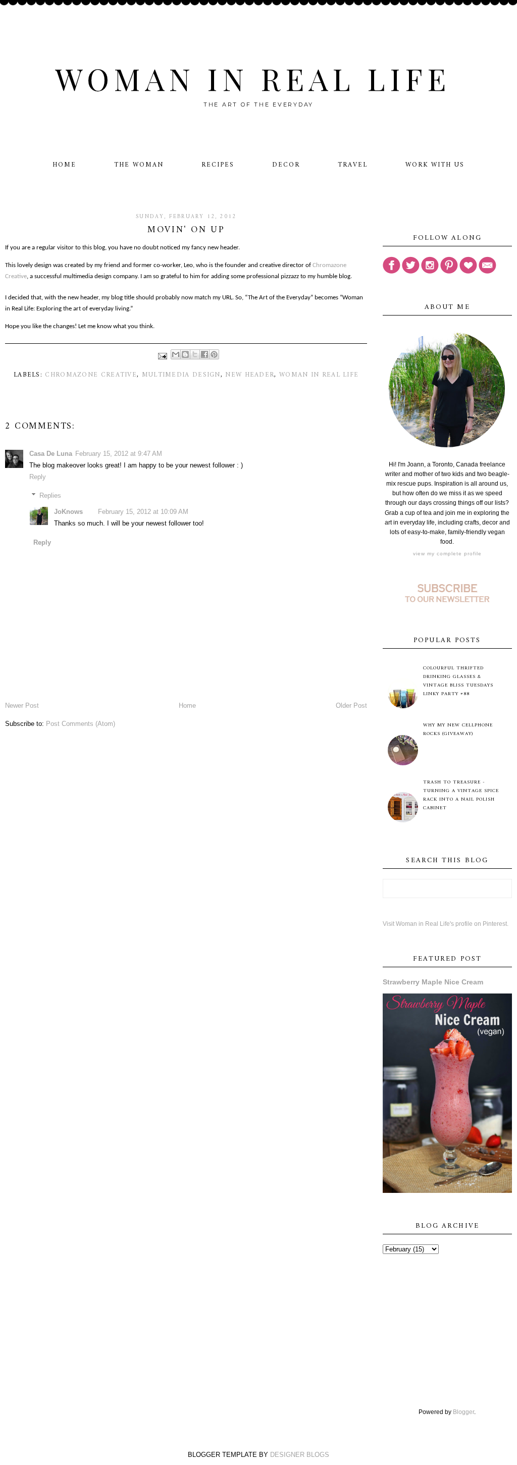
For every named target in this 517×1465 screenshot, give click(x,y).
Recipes (217, 165)
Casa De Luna (50, 453)
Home (64, 165)
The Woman (139, 165)
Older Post (351, 705)
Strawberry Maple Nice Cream (433, 982)
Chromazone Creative (91, 375)
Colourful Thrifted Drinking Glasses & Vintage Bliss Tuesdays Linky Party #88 (458, 681)
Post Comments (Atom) (80, 723)
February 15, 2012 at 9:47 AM (118, 453)
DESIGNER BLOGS (299, 1454)
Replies (50, 495)
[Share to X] (195, 354)
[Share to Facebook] (204, 354)
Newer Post (22, 705)
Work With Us (434, 165)
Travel (353, 165)
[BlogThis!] (185, 354)
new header (249, 375)
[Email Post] (162, 356)
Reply (37, 477)
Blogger (463, 1412)
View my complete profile (447, 553)
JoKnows (68, 511)
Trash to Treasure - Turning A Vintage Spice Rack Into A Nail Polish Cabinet (461, 795)
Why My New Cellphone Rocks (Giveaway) (458, 729)
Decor (286, 165)
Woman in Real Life (252, 78)
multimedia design (181, 375)
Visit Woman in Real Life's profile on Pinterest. (445, 923)
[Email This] (176, 354)
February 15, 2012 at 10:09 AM (143, 511)
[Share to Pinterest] (214, 354)
